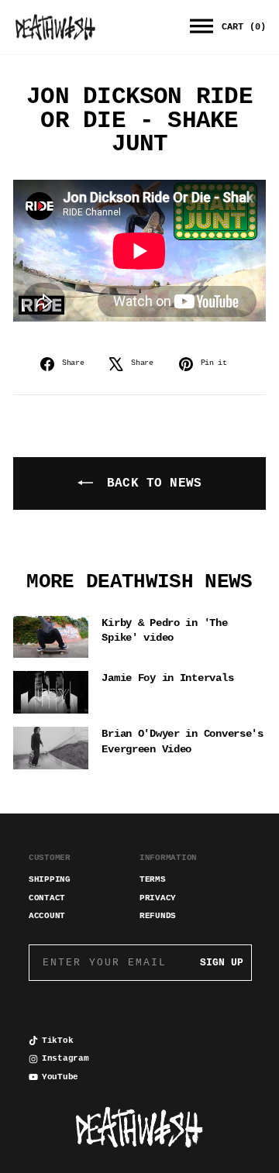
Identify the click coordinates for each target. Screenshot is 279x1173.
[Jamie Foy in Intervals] (50, 692)
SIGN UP (221, 962)
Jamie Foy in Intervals (167, 678)
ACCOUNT (47, 915)
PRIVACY (158, 898)
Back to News (150, 483)
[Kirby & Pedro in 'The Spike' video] (50, 637)
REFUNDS (158, 915)
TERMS (153, 879)
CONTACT (47, 898)
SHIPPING (50, 879)
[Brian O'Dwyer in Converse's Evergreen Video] (50, 748)
